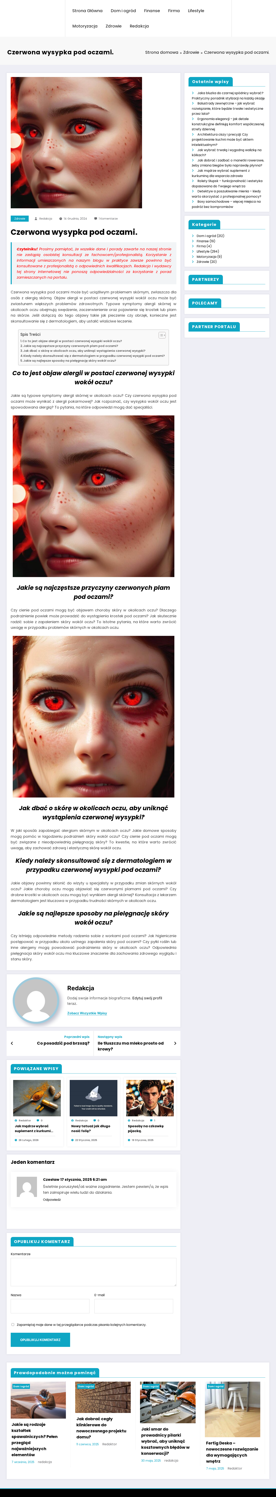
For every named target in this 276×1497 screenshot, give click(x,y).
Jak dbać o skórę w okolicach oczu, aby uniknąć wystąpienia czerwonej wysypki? (84, 351)
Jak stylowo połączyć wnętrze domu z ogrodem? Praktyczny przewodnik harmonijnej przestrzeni (125, 1441)
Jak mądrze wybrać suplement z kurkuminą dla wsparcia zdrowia (35, 1129)
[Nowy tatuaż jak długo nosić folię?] (93, 1098)
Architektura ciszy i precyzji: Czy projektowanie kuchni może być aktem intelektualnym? (222, 139)
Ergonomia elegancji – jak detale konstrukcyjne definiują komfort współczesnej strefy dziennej (228, 124)
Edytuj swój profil (147, 998)
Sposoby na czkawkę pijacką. (146, 1128)
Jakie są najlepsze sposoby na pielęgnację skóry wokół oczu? (69, 361)
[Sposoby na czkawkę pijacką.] (150, 1098)
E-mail (99, 1295)
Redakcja (139, 26)
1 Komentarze (108, 219)
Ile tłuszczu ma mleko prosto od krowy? (131, 1046)
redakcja (45, 219)
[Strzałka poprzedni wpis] (12, 1043)
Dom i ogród (123, 11)
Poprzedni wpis (77, 1037)
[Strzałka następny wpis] (175, 1043)
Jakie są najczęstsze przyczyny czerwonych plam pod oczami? (70, 346)
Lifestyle (196, 11)
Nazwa (16, 1295)
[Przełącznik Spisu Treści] (160, 335)
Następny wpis (110, 1037)
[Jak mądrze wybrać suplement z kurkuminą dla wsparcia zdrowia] (37, 1098)
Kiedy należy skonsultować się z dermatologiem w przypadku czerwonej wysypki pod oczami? (94, 356)
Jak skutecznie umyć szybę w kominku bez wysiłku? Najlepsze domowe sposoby (57, 1438)
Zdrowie (114, 26)
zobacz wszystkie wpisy (87, 1013)
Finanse (152, 11)
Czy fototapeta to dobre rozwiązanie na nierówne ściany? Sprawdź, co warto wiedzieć (191, 1433)
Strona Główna (87, 11)
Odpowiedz (52, 1199)
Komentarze (21, 1254)
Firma (174, 11)
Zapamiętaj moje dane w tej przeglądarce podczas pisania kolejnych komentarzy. (81, 1324)
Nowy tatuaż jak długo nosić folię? (90, 1128)
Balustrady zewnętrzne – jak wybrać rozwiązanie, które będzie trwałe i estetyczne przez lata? (227, 108)
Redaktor (25, 1120)
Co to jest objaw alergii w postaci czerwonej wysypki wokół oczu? (72, 341)
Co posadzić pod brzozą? (63, 1043)
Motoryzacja (85, 26)
